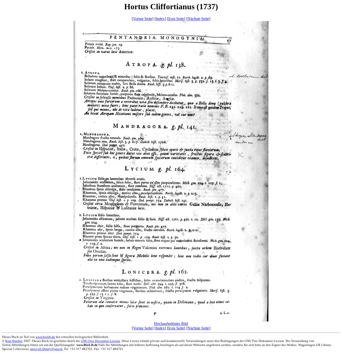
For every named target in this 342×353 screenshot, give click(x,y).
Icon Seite (176, 19)
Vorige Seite (142, 19)
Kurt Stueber (13, 341)
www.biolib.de (45, 337)
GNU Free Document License (100, 341)
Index (160, 19)
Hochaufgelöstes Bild (171, 323)
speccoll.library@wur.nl (46, 349)
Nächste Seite (198, 19)
